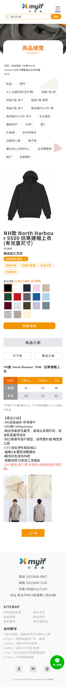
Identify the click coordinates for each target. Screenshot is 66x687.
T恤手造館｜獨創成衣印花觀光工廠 (27, 634)
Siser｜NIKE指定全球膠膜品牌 (24, 652)
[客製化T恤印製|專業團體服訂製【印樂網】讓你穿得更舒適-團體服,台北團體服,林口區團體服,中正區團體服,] (33, 8)
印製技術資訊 (13, 259)
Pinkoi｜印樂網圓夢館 (19, 657)
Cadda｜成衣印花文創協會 (21, 648)
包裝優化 (25, 157)
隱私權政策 (40, 621)
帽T (42, 124)
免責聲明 (9, 621)
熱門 (22, 84)
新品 (9, 84)
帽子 (9, 157)
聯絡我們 (39, 617)
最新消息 (39, 612)
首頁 (6, 65)
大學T (29, 124)
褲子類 (32, 140)
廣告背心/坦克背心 (18, 148)
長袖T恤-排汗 (14, 108)
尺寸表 (17, 355)
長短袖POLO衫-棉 (42, 108)
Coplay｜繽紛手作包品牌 (20, 643)
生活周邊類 (44, 148)
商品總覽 (16, 65)
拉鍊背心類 (13, 140)
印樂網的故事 (12, 612)
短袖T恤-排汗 (14, 100)
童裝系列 (11, 124)
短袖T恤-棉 (48, 92)
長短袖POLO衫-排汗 (19, 116)
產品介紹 (48, 355)
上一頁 (33, 533)
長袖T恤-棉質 (39, 100)
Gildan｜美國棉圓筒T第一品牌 (24, 639)
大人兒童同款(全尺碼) (20, 92)
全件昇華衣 (29, 132)
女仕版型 (45, 116)
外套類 (10, 132)
